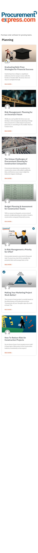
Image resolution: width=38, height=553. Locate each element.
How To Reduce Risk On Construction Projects (15, 338)
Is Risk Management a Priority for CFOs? (18, 250)
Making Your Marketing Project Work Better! (18, 293)
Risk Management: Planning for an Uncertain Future (18, 113)
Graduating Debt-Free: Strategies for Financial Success (19, 68)
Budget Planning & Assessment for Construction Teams (18, 207)
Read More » (8, 84)
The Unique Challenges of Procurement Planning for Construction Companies (16, 161)
